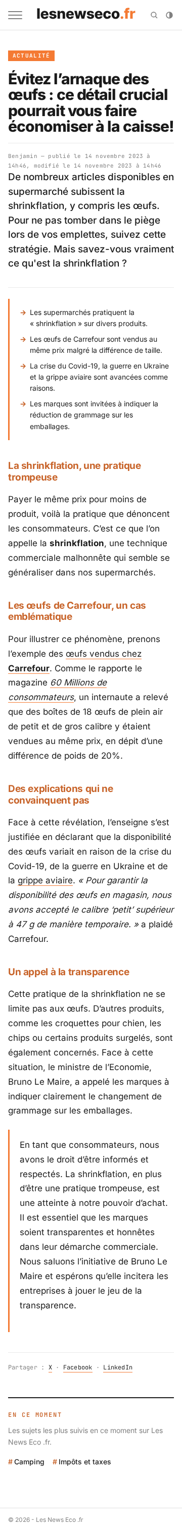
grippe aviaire (45, 880)
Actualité (32, 55)
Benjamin (22, 156)
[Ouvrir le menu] (15, 15)
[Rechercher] (154, 15)
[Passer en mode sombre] (169, 15)
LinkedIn (117, 1367)
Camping (29, 1461)
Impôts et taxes (85, 1461)
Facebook (78, 1367)
